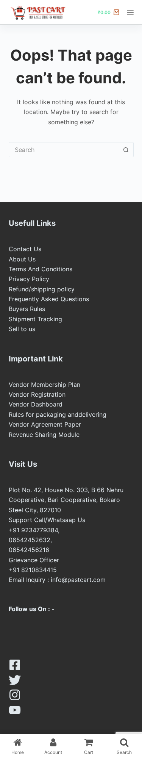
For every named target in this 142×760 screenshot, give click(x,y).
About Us (22, 259)
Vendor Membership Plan (44, 384)
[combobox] (64, 149)
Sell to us (22, 329)
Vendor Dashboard (35, 404)
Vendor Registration (37, 394)
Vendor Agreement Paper (45, 424)
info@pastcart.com (78, 579)
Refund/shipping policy (42, 289)
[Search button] (126, 149)
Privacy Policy (29, 279)
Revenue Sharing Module (44, 434)
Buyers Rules (27, 309)
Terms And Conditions (40, 269)
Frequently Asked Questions (49, 299)
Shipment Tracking (35, 319)
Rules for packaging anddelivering (57, 414)
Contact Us (25, 249)
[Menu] (130, 12)
